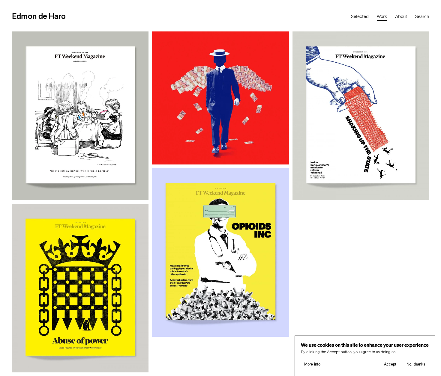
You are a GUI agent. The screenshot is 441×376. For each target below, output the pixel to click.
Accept (390, 364)
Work (382, 16)
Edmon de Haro (39, 16)
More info (312, 364)
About (401, 16)
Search (422, 16)
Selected (360, 16)
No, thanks (415, 364)
